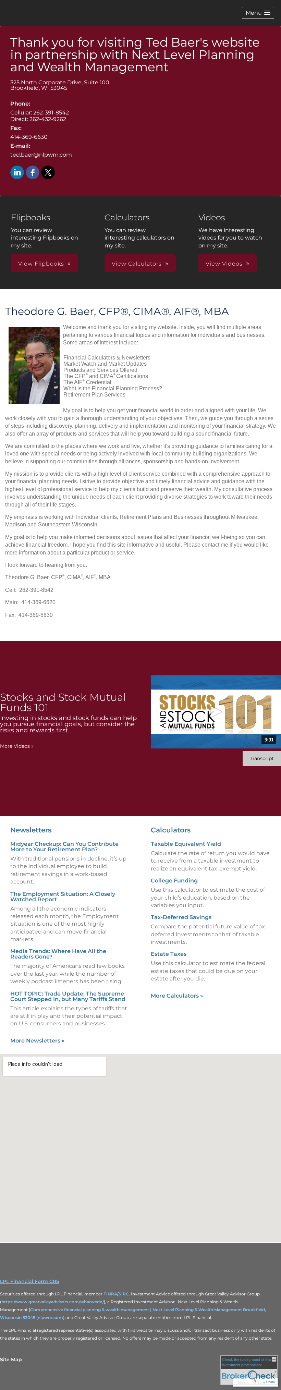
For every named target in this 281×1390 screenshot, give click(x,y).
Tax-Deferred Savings (181, 917)
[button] (258, 13)
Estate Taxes (168, 954)
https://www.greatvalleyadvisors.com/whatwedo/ (52, 1301)
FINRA (110, 1293)
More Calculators (177, 995)
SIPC (124, 1293)
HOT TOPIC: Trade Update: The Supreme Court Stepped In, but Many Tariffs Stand (67, 996)
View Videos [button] (224, 263)
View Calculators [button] (137, 263)
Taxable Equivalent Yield (186, 844)
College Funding (174, 880)
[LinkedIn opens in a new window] (17, 173)
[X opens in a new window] (48, 173)
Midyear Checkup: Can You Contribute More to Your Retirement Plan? (64, 847)
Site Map (11, 1359)
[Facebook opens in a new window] (32, 173)
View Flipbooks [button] (41, 263)
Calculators (171, 830)
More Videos (17, 746)
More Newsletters (37, 1040)
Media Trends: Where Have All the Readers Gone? (58, 954)
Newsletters (30, 830)
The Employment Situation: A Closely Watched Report (62, 897)
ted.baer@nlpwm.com (41, 154)
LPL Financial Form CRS (29, 1281)
